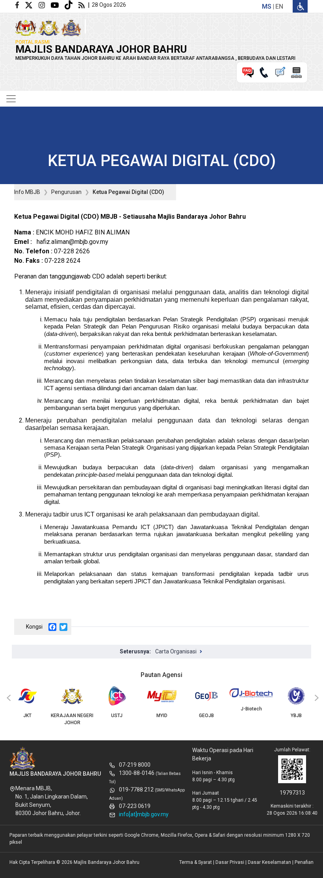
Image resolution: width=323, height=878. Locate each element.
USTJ (117, 715)
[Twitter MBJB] (32, 4)
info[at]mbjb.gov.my (144, 814)
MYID (161, 715)
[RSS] (83, 4)
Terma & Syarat (195, 862)
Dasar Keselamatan (269, 862)
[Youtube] (58, 4)
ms (266, 6)
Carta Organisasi (176, 651)
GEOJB (206, 715)
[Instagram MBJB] (45, 4)
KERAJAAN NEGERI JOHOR (72, 719)
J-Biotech (251, 709)
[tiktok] (71, 4)
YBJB (296, 715)
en (279, 6)
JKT (27, 715)
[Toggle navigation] (11, 99)
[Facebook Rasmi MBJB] (20, 4)
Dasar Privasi (229, 862)
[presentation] (7, 698)
